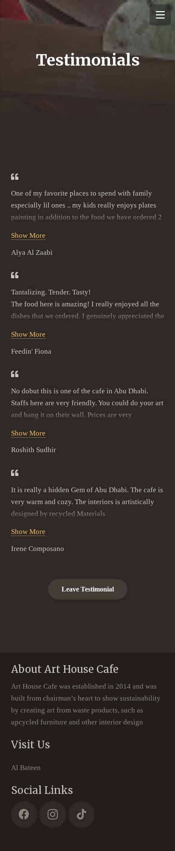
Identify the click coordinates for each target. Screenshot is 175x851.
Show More (28, 235)
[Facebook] (24, 814)
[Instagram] (53, 814)
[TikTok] (81, 814)
